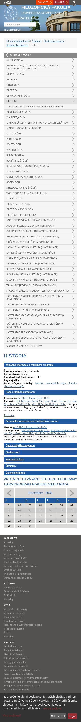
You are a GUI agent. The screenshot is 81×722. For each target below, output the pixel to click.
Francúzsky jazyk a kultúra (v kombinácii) (32, 236)
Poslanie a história (14, 546)
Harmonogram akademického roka (36, 484)
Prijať (72, 716)
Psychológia (14, 150)
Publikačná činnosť (14, 620)
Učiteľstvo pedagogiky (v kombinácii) (29, 332)
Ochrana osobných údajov (18, 577)
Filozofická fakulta (13, 654)
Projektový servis (13, 617)
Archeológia (14, 60)
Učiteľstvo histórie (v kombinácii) (27, 310)
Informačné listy (15, 459)
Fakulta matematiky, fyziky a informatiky (26, 677)
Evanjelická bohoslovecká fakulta (22, 685)
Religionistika (15, 155)
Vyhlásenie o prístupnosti (17, 573)
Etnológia (13, 85)
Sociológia (13, 182)
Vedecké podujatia (14, 628)
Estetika (11, 79)
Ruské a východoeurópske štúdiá (27, 166)
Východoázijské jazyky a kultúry (26, 193)
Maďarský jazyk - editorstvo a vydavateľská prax (37, 122)
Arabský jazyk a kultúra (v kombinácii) (30, 225)
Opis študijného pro (16, 445)
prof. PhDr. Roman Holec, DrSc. (33, 398)
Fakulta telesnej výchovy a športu (22, 670)
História (11, 101)
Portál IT (59, 2)
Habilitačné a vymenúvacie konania (23, 624)
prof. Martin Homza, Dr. (58, 401)
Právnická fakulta (13, 650)
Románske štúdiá (17, 160)
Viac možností (12, 715)
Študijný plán (13, 452)
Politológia (13, 144)
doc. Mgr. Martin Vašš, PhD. (19, 433)
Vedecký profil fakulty (15, 609)
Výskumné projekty (14, 613)
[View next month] (72, 492)
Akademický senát (14, 550)
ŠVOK (7, 632)
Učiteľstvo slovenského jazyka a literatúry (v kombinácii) (35, 339)
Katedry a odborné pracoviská (20, 566)
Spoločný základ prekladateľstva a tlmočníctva (37, 290)
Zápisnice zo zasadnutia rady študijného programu (36, 106)
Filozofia (12, 90)
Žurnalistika (14, 198)
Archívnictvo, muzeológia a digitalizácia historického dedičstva (32, 67)
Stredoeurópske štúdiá (21, 187)
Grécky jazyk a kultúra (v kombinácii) (29, 242)
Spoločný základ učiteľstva (24, 346)
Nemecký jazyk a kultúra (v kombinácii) (30, 263)
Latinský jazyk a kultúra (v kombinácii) (30, 252)
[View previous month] (9, 492)
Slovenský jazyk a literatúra (24, 177)
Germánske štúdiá (18, 95)
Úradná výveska (12, 569)
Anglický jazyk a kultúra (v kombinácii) (30, 220)
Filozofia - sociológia (20, 209)
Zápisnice (9, 415)
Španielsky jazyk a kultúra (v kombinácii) (32, 279)
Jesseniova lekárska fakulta (18, 673)
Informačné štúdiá (18, 112)
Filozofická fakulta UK (18, 41)
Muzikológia (14, 133)
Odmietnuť (58, 716)
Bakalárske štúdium (17, 45)
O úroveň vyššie (20, 55)
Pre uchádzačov (12, 587)
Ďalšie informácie (15, 473)
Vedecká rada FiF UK (15, 558)
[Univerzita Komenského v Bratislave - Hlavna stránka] (10, 12)
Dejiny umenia (15, 74)
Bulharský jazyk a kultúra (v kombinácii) (32, 231)
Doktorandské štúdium (16, 591)
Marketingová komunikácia (23, 128)
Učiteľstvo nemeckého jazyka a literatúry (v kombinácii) (34, 325)
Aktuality (8, 542)
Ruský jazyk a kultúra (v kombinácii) (29, 269)
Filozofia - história (18, 204)
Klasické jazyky (15, 117)
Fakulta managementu (16, 689)
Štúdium (36, 41)
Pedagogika (13, 139)
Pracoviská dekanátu (15, 562)
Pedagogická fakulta (15, 662)
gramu (31, 445)
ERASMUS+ (10, 595)
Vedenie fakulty (12, 554)
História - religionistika (21, 215)
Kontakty (8, 599)
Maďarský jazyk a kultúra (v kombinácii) (31, 258)
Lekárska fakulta (13, 646)
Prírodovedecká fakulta (16, 658)
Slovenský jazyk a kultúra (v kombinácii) (31, 274)
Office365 (43, 2)
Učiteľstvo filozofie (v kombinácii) (28, 304)
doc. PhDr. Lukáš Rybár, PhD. (49, 404)
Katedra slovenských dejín (50, 383)
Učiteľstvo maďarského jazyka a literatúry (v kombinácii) (35, 317)
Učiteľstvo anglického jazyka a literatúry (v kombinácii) (34, 297)
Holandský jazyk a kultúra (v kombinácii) (32, 247)
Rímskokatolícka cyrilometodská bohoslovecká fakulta (33, 681)
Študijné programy (54, 41)
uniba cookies (52, 708)
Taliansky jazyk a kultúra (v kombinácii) (31, 285)
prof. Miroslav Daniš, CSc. (30, 401)
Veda (7, 605)
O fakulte (10, 538)
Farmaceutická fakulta (16, 666)
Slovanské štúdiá (17, 171)
